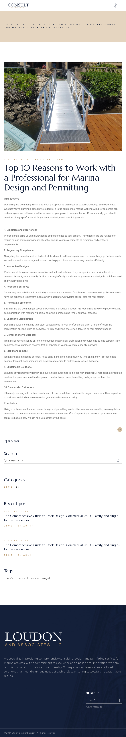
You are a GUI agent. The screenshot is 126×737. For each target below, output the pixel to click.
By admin (43, 160)
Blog (21, 25)
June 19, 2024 (16, 160)
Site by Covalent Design (24, 733)
